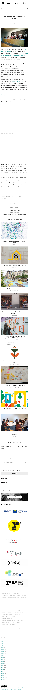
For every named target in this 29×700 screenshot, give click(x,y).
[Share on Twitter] (11, 24)
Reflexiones (13, 616)
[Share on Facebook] (10, 24)
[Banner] (14, 541)
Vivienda (18, 630)
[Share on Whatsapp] (13, 24)
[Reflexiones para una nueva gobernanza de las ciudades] (14, 422)
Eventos (13, 194)
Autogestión (5, 595)
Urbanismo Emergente (7, 626)
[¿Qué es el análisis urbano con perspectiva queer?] (14, 230)
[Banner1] (14, 511)
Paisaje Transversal (6, 612)
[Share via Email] (17, 24)
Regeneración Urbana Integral (8, 620)
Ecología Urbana (13, 601)
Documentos (5, 601)
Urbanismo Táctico (19, 628)
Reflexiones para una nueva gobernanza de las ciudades (14, 433)
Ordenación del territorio (7, 610)
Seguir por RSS (14, 473)
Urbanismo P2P (17, 626)
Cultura (13, 599)
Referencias (5, 616)
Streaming (19, 196)
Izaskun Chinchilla (6, 196)
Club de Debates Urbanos (15, 191)
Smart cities (20, 620)
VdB (3, 630)
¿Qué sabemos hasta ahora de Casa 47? (14, 265)
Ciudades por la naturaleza (14, 289)
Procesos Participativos (7, 614)
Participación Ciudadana (18, 612)
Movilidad (22, 608)
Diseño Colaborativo (21, 599)
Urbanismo (12, 624)
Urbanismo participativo (7, 628)
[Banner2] (14, 525)
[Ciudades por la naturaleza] (14, 278)
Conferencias (5, 599)
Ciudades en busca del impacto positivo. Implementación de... (14, 409)
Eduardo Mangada (6, 194)
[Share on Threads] (14, 24)
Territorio (5, 624)
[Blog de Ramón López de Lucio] (14, 497)
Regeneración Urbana (7, 618)
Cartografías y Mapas (21, 595)
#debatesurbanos (17, 81)
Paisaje (18, 610)
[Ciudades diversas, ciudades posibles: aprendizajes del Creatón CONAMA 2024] (14, 326)
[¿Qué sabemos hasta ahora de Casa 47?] (14, 255)
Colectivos (23, 597)
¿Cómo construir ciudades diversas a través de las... (14, 361)
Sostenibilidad (5, 622)
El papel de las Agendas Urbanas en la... (14, 385)
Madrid (13, 196)
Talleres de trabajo (15, 622)
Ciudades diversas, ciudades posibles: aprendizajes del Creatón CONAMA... (14, 337)
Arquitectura (5, 191)
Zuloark (4, 198)
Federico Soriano (20, 194)
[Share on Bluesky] (16, 24)
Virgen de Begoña (10, 630)
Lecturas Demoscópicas (7, 608)
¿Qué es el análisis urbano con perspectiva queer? (14, 241)
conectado (15, 446)
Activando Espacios (6, 593)
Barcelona (12, 595)
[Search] (27, 8)
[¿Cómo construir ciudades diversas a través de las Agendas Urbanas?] (14, 350)
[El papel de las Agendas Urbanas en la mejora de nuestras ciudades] (14, 375)
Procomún (16, 614)
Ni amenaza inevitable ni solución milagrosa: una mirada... (14, 312)
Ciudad (4, 597)
